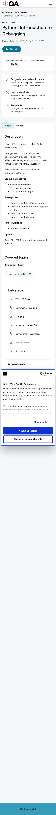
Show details (40, 422)
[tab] (8, 126)
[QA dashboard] (11, 4)
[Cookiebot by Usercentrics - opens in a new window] (40, 374)
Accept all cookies (28, 430)
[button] (50, 3)
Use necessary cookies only (28, 439)
